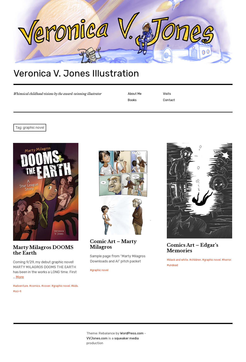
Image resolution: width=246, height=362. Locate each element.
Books (132, 100)
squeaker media (126, 338)
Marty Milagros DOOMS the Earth (43, 250)
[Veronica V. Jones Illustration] (123, 31)
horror (227, 259)
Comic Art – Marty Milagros (113, 244)
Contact (169, 100)
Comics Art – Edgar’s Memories (192, 247)
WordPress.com (132, 333)
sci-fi (18, 291)
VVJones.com (97, 338)
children (196, 259)
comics (35, 286)
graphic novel (61, 286)
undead (173, 265)
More (20, 277)
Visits (167, 94)
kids (75, 286)
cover (46, 286)
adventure (21, 286)
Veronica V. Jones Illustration (76, 73)
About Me (134, 94)
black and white (178, 259)
